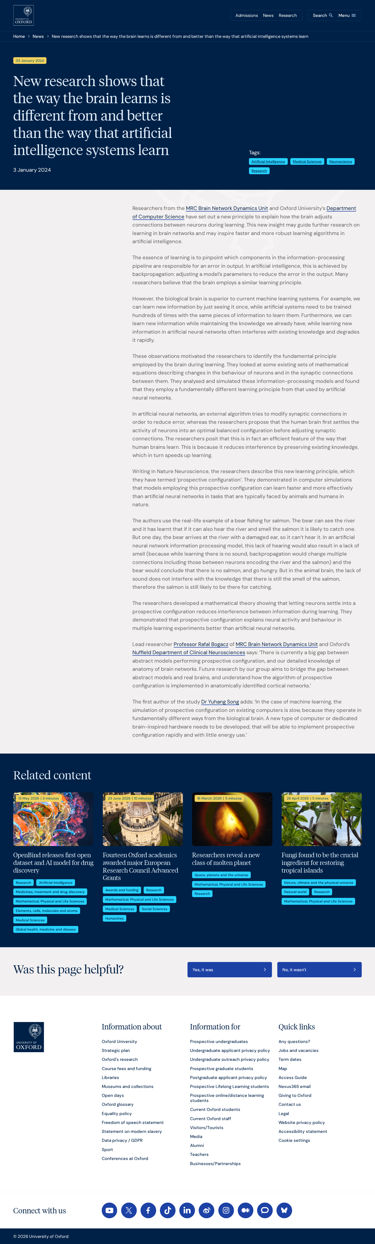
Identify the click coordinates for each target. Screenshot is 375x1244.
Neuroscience (340, 161)
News (268, 15)
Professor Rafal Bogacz (201, 644)
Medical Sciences (307, 161)
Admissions (246, 15)
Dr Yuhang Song (220, 701)
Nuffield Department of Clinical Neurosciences (188, 652)
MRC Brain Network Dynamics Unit (227, 208)
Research (288, 15)
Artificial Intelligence (268, 161)
